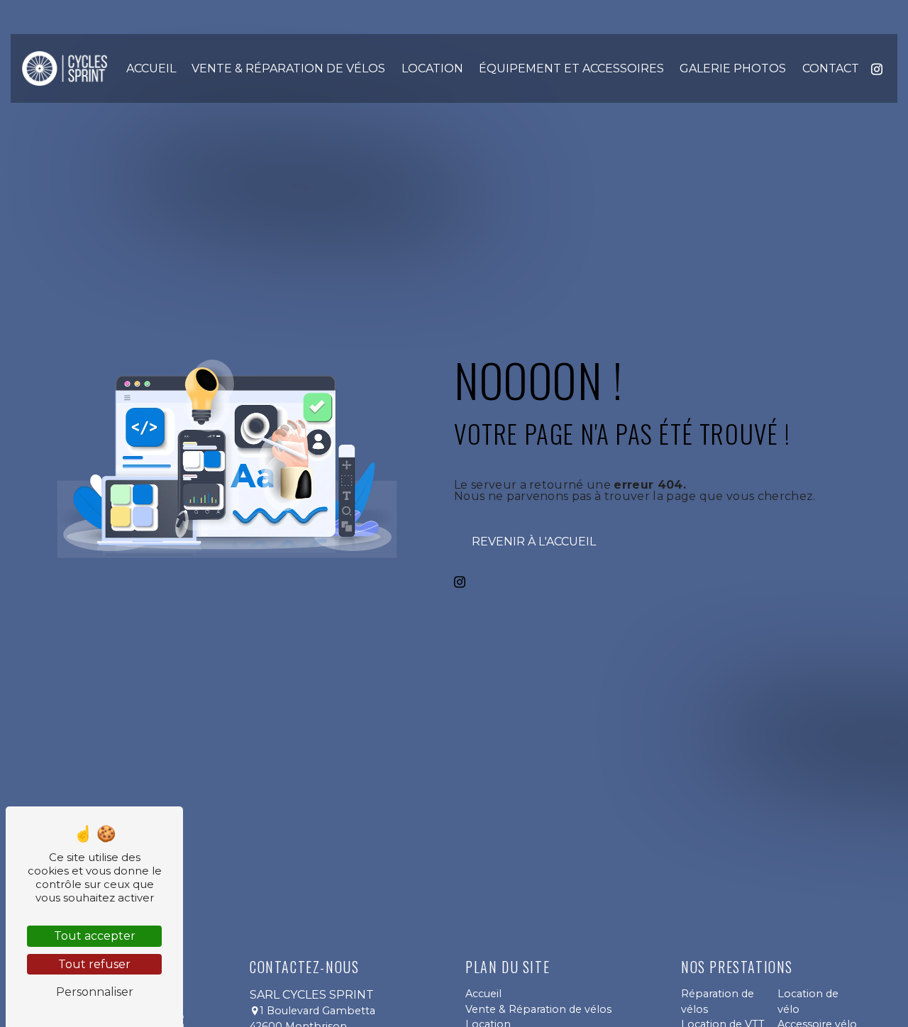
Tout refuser (94, 964)
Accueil (151, 68)
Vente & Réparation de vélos (288, 68)
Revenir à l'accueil (534, 541)
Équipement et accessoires (571, 68)
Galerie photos (733, 68)
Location (432, 68)
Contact (830, 68)
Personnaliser (94, 992)
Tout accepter (94, 936)
